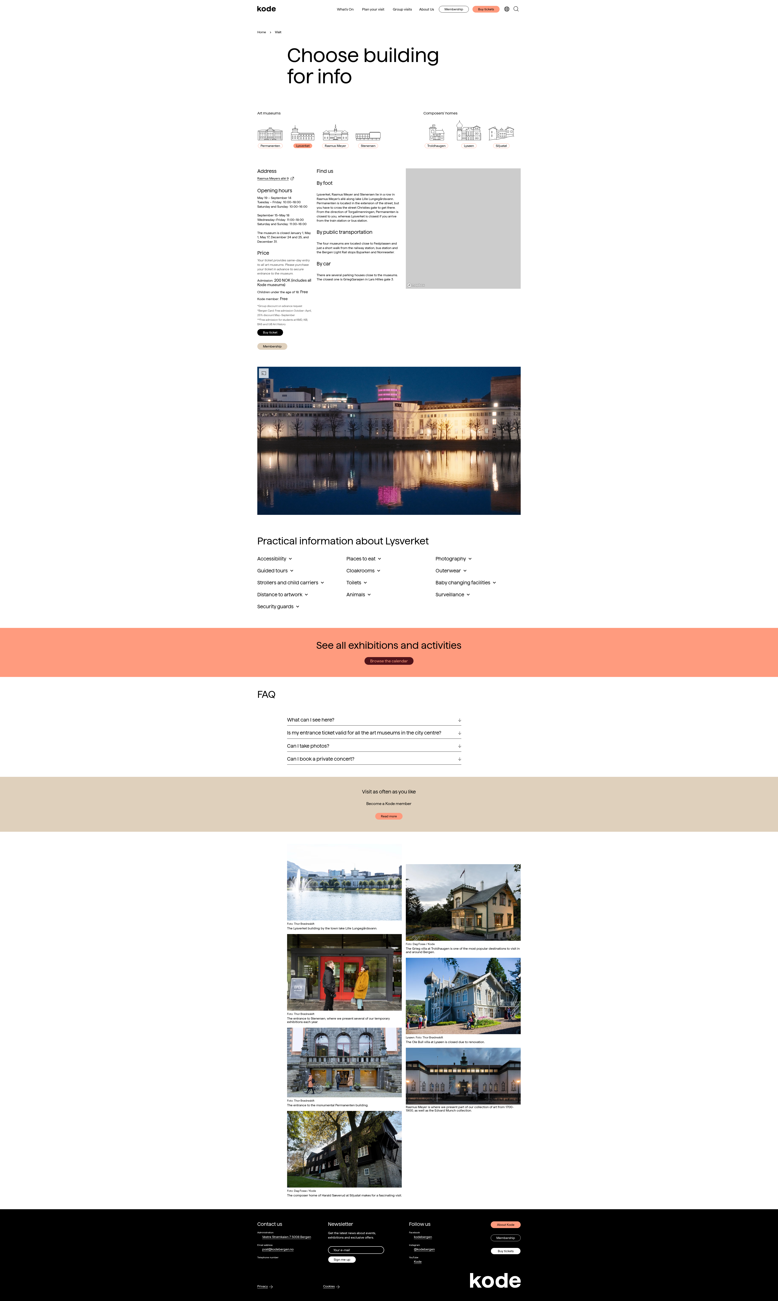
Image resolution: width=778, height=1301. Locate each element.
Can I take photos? (308, 746)
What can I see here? (310, 720)
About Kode (505, 1224)
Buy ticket (270, 332)
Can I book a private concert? (320, 759)
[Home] (266, 9)
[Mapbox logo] (416, 285)
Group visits (402, 9)
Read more (389, 816)
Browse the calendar (389, 661)
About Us (426, 9)
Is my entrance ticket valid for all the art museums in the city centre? (364, 732)
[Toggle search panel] (516, 9)
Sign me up (342, 1259)
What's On (345, 9)
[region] (463, 228)
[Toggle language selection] (506, 9)
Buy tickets (486, 9)
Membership (454, 9)
